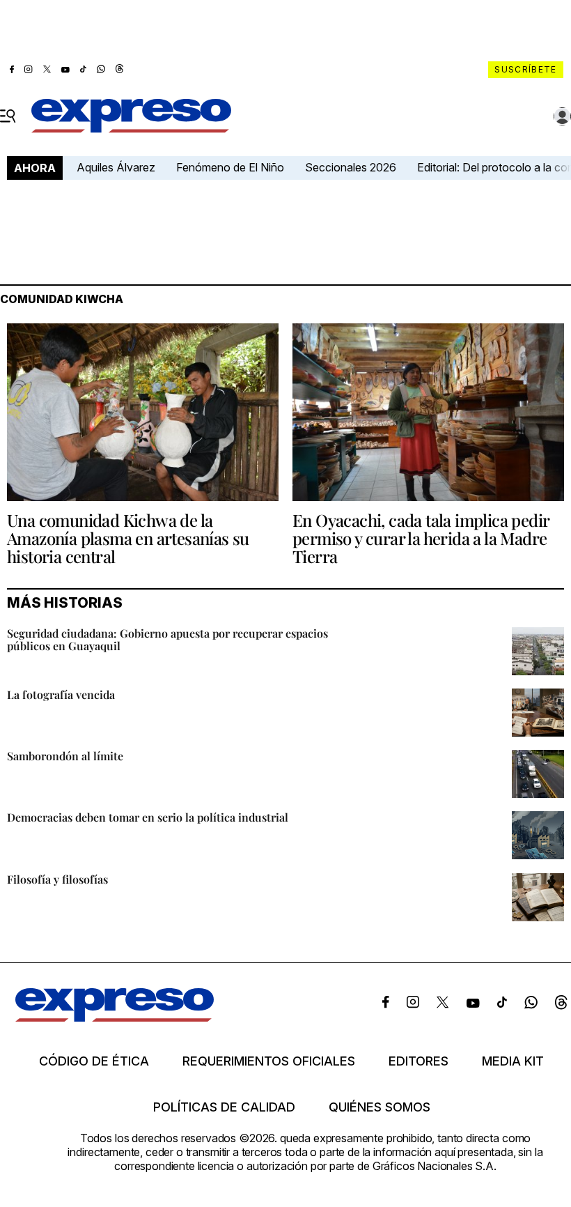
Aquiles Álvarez (116, 167)
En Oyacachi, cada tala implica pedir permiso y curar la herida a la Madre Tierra (420, 538)
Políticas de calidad (224, 1107)
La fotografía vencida (61, 694)
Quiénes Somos (379, 1107)
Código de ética (94, 1061)
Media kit (513, 1061)
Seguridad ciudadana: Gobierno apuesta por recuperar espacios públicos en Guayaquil (167, 639)
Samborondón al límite (65, 755)
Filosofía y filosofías (57, 879)
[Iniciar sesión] (562, 116)
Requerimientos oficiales (268, 1061)
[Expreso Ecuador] (114, 1017)
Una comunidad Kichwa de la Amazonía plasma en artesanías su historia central (128, 538)
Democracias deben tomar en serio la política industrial (147, 817)
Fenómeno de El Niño (230, 167)
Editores (418, 1061)
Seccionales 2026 (350, 167)
